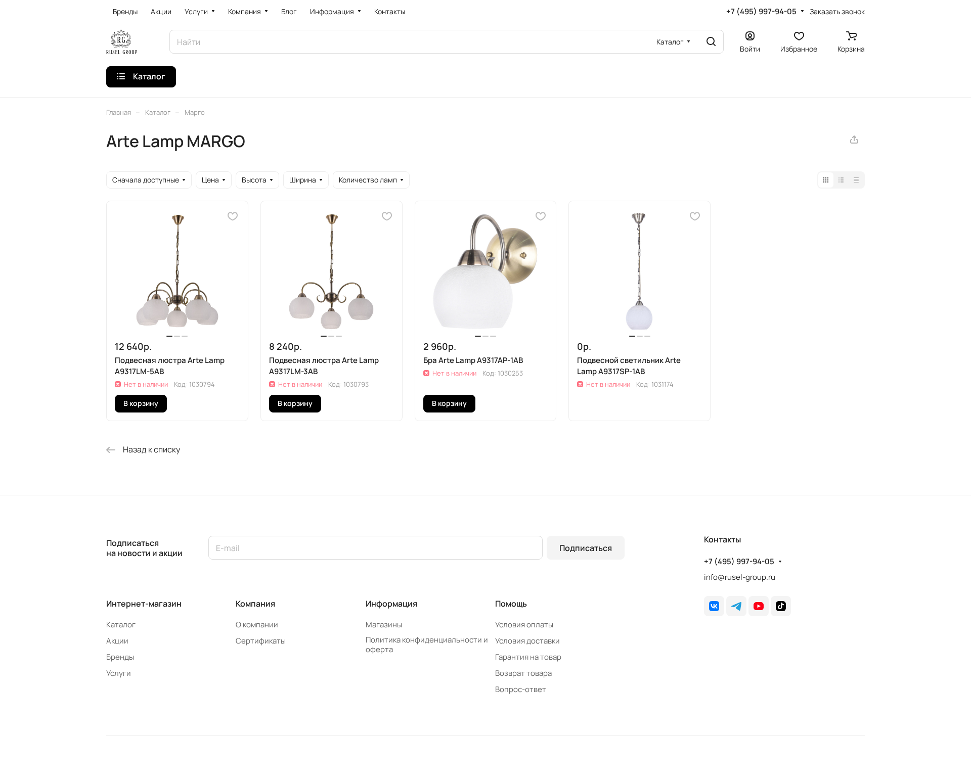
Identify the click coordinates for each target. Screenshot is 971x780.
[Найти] (711, 42)
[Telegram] (736, 606)
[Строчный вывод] (841, 180)
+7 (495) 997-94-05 (761, 11)
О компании (257, 624)
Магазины (384, 624)
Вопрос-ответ (520, 689)
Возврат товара (523, 673)
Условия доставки (527, 640)
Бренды (120, 657)
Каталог (121, 624)
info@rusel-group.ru (739, 577)
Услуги (118, 673)
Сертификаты (261, 640)
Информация (391, 603)
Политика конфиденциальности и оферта (427, 644)
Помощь (511, 603)
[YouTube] (758, 606)
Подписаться (585, 548)
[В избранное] (233, 216)
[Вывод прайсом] (856, 180)
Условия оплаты (524, 624)
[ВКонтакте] (714, 606)
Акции (117, 640)
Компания (255, 603)
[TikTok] (781, 606)
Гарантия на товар (528, 657)
